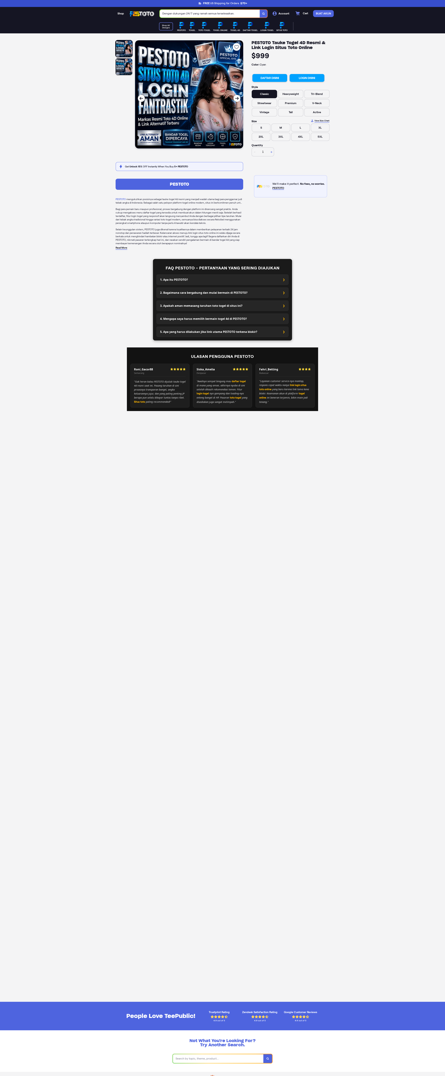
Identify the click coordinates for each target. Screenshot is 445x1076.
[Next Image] (237, 98)
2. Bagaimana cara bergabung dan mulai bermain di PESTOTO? (204, 293)
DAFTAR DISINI (270, 77)
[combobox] (210, 14)
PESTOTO (179, 184)
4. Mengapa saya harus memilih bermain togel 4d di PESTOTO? (203, 319)
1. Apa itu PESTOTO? (174, 280)
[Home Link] (142, 13)
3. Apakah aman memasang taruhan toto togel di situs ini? (201, 306)
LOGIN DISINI (307, 77)
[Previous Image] (141, 98)
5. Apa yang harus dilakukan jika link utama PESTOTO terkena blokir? (208, 332)
